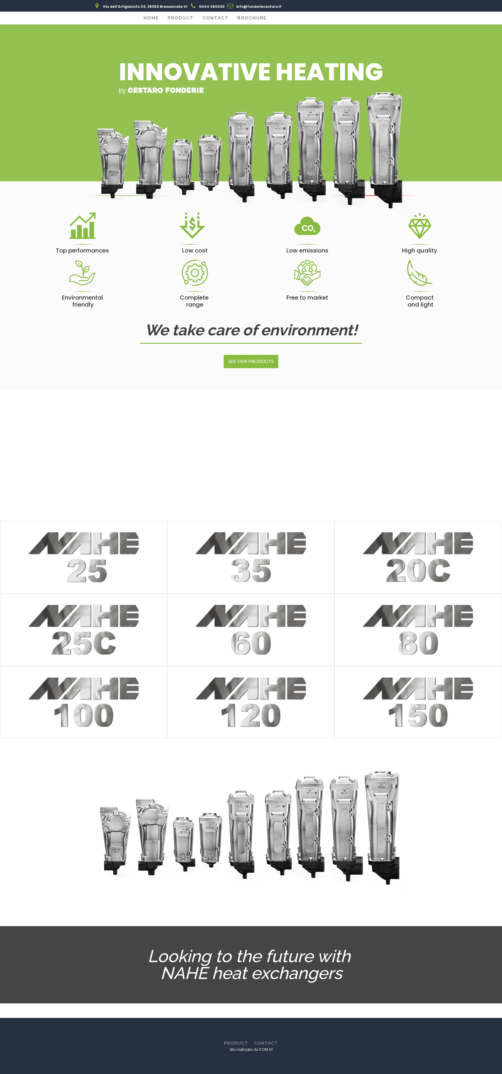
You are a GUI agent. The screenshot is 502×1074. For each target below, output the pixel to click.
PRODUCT (181, 18)
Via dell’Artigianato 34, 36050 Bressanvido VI (145, 6)
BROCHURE (252, 18)
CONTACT (215, 18)
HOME (151, 18)
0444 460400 (212, 6)
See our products (251, 361)
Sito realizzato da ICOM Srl (251, 1049)
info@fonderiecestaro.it (259, 6)
